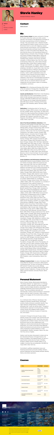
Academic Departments (39, 415)
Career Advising (38, 417)
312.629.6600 (4, 425)
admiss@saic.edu (5, 415)
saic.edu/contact (4, 419)
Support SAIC (29, 415)
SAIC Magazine (29, 418)
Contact (6, 23)
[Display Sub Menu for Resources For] (36, 407)
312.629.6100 (4, 422)
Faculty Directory (39, 420)
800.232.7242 (4, 421)
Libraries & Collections (38, 423)
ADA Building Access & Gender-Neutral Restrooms (48, 419)
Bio (4, 25)
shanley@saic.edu (24, 26)
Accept (39, 430)
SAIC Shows (28, 423)
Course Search (38, 418)
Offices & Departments (21, 418)
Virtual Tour (47, 423)
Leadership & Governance (20, 416)
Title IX (19, 423)
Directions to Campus (48, 415)
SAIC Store (28, 420)
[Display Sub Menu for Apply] (40, 407)
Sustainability (20, 420)
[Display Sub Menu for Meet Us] (50, 407)
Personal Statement (8, 27)
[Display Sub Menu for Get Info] (45, 407)
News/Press (29, 417)
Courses (5, 29)
